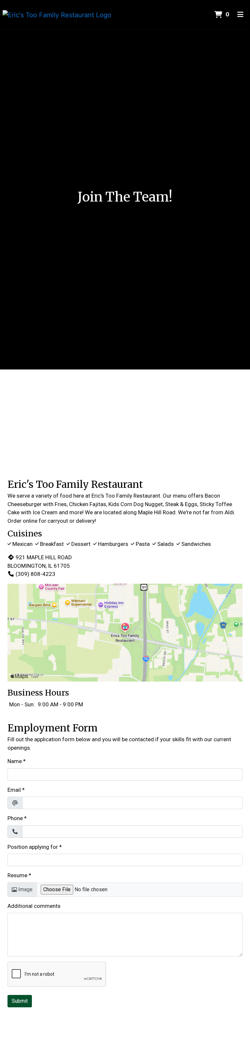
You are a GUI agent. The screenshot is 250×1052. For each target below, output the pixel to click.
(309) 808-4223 (35, 574)
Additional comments (34, 906)
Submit (20, 1001)
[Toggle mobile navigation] (240, 14)
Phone (15, 818)
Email (14, 790)
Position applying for (32, 847)
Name (14, 761)
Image (25, 889)
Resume (17, 875)
